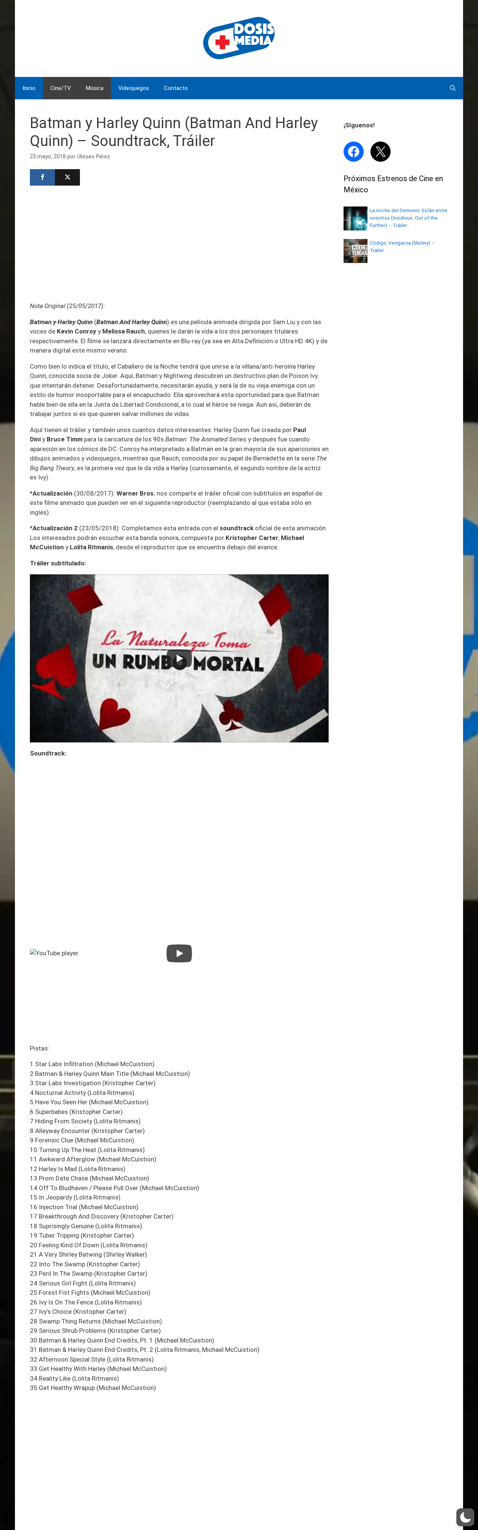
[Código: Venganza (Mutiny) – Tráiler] (355, 260)
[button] (465, 1517)
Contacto (176, 88)
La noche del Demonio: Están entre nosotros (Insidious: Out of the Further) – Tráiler (408, 218)
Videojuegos (133, 88)
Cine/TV (60, 88)
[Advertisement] (179, 242)
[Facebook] (42, 177)
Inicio (28, 88)
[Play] (179, 658)
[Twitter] (67, 177)
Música (94, 88)
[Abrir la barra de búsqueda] (453, 88)
